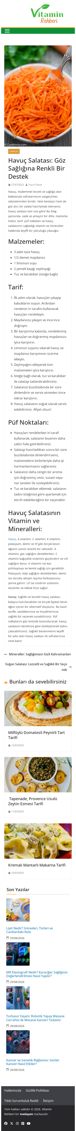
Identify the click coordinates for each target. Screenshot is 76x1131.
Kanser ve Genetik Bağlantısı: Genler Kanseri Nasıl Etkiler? (32, 1062)
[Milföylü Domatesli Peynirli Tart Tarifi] (38, 693)
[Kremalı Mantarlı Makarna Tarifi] (38, 826)
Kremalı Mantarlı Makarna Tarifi (36, 865)
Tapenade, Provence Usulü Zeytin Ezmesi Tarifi (32, 801)
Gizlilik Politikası (37, 1090)
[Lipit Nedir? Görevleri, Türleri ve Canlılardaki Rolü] (38, 910)
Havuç (12, 539)
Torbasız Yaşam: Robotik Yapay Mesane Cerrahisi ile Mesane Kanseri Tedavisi (35, 1018)
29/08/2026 (17, 938)
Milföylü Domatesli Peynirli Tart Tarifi (36, 735)
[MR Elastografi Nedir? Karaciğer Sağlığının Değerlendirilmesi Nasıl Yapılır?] (38, 954)
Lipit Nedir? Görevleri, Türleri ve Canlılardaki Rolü (29, 930)
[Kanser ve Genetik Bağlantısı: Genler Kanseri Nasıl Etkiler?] (38, 1042)
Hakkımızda (12, 1090)
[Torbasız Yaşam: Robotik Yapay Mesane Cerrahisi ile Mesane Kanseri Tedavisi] (38, 998)
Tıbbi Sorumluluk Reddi (21, 1101)
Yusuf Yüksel (35, 184)
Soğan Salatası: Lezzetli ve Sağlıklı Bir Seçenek (36, 667)
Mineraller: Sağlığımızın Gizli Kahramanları (40, 654)
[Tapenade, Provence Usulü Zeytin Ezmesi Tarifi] (38, 760)
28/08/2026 (17, 1026)
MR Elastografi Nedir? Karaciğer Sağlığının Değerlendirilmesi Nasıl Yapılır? (37, 974)
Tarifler (14, 151)
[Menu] (7, 31)
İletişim (48, 1101)
